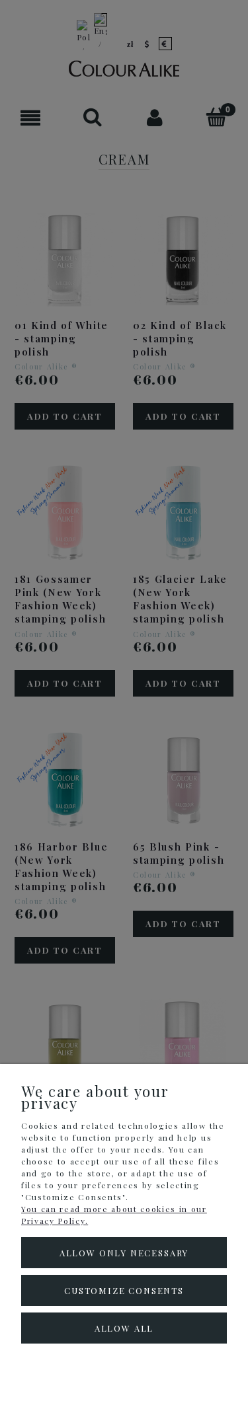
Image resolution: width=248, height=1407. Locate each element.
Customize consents (124, 1290)
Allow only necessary (124, 1252)
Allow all (124, 1328)
